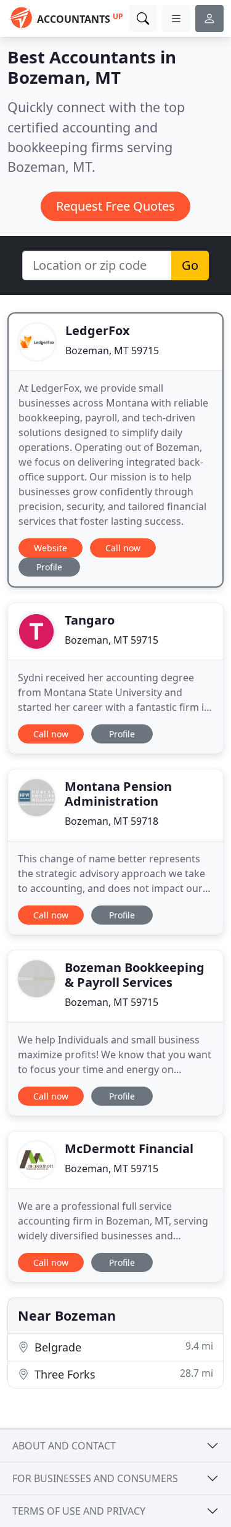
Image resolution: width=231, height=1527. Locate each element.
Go (190, 265)
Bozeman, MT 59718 (111, 821)
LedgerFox (97, 330)
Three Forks (122, 1374)
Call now (122, 548)
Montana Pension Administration (118, 793)
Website (50, 548)
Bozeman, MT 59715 (112, 350)
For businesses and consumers (95, 1478)
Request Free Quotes (115, 206)
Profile (49, 567)
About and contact (64, 1445)
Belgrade (122, 1347)
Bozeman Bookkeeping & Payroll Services (135, 974)
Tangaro (90, 620)
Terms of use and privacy (78, 1511)
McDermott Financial (129, 1148)
